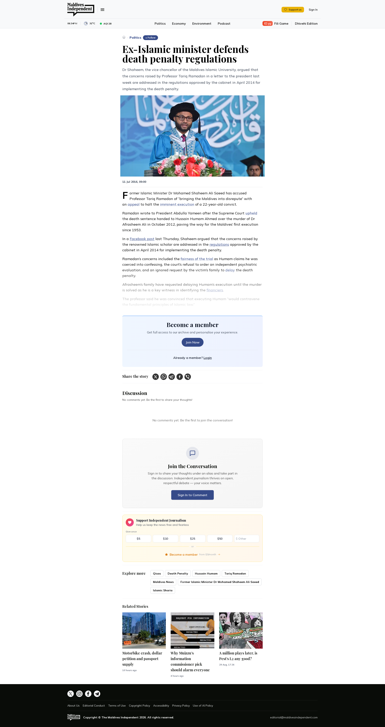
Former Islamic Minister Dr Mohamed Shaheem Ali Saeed (219, 582)
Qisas (157, 573)
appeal (134, 204)
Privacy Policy (181, 705)
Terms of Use (117, 705)
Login (208, 358)
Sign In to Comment (192, 495)
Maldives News (163, 582)
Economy (179, 23)
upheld (251, 213)
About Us (73, 705)
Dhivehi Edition (306, 23)
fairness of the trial (197, 258)
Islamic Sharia (162, 590)
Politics (160, 23)
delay (230, 270)
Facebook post (142, 238)
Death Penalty (178, 573)
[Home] (124, 37)
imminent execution (177, 204)
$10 (165, 538)
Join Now (193, 342)
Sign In (313, 9)
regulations (219, 244)
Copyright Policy (139, 705)
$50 (219, 538)
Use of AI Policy (203, 705)
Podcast (224, 23)
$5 (138, 538)
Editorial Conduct (94, 705)
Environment (201, 23)
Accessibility (161, 705)
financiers (215, 290)
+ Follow (150, 37)
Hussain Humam (206, 573)
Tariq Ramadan (235, 573)
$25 (192, 538)
